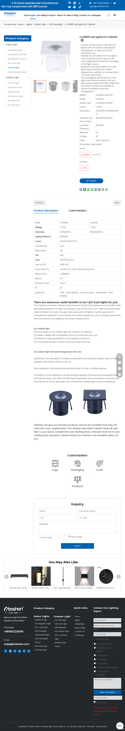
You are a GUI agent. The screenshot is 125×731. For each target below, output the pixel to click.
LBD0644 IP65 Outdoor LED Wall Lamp (41, 588)
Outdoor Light (12, 77)
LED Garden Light (15, 87)
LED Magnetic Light (43, 623)
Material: (84, 132)
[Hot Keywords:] (108, 15)
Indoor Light (11, 44)
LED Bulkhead (60, 627)
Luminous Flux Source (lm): (86, 120)
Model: (83, 95)
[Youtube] (70, 7)
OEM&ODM (79, 624)
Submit (77, 546)
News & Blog (80, 628)
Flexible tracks (41, 620)
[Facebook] (70, 3)
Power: (83, 106)
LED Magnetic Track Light (18, 59)
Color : (83, 140)
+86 (6, 631)
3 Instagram (102, 655)
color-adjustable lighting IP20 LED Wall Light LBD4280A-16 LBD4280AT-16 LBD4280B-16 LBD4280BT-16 (62, 588)
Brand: (83, 99)
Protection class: (88, 144)
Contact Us (80, 631)
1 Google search (103, 643)
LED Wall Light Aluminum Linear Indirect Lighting (19, 588)
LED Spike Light (14, 100)
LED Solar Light (14, 92)
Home (77, 616)
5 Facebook (101, 663)
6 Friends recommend (106, 667)
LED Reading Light (15, 50)
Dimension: (85, 110)
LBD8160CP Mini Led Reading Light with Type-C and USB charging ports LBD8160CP (106, 588)
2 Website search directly (104, 650)
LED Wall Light (13, 83)
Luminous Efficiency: (84, 127)
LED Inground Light (15, 96)
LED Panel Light (41, 646)
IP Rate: (83, 136)
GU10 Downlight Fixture (17, 72)
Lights (77, 620)
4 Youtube (101, 659)
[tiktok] (80, 7)
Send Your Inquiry (107, 692)
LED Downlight (14, 67)
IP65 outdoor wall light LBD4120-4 (84, 588)
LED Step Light (14, 105)
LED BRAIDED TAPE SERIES (18, 54)
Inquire (93, 180)
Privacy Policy (101, 726)
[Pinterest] (75, 7)
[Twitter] (80, 3)
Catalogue (79, 635)
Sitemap (90, 726)
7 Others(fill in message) (102, 673)
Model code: (85, 103)
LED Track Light (14, 63)
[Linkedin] (75, 3)
